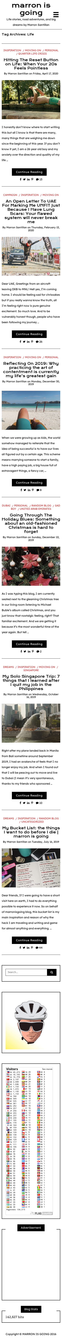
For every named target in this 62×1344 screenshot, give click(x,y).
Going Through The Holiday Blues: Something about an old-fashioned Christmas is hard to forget (31, 523)
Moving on (33, 50)
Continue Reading (29, 172)
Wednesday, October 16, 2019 (42, 696)
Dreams (8, 667)
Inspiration (12, 50)
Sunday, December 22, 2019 (43, 539)
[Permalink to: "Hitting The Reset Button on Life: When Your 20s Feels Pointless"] (31, 99)
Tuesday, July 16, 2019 (45, 841)
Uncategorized (32, 821)
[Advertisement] (31, 1266)
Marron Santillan (18, 73)
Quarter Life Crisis (32, 53)
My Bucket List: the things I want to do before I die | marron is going (31, 832)
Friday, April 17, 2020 (45, 73)
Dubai (6, 505)
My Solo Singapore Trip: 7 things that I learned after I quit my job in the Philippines (31, 682)
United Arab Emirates (35, 508)
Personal (52, 50)
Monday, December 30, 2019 (44, 383)
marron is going (31, 9)
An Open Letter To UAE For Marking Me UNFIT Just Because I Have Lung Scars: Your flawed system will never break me (31, 211)
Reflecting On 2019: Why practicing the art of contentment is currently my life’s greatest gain (31, 369)
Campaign (10, 194)
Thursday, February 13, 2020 (44, 229)
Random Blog (41, 505)
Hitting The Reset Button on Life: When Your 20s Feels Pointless (31, 64)
